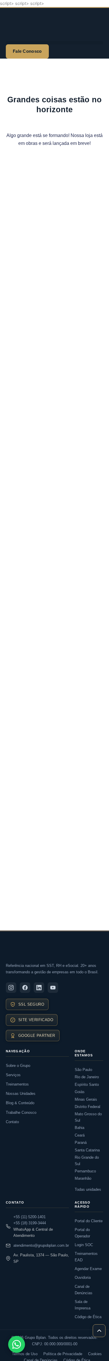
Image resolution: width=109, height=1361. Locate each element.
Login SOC (84, 1245)
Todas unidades (88, 1189)
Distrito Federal (87, 1106)
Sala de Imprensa (82, 1304)
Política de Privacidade (62, 1354)
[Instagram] (11, 987)
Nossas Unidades (20, 1093)
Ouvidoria (83, 1277)
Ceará (80, 1135)
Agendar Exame (88, 1269)
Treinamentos (17, 1084)
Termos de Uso (24, 1354)
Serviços (13, 1075)
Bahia (79, 1127)
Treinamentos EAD (86, 1256)
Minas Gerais (86, 1099)
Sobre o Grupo (18, 1065)
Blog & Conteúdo (20, 1103)
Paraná (81, 1142)
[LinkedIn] (39, 987)
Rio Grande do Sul (87, 1160)
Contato (12, 1122)
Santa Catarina (87, 1150)
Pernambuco (85, 1171)
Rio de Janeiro (87, 1077)
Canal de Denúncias (83, 1289)
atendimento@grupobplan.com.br (41, 1245)
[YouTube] (53, 987)
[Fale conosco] (16, 1344)
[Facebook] (25, 987)
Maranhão (83, 1178)
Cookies (95, 1354)
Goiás (80, 1092)
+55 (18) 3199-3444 (29, 1223)
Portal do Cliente (89, 1221)
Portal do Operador (82, 1232)
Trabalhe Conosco (21, 1112)
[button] (54, 42)
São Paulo (83, 1069)
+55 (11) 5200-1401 (29, 1217)
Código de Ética (88, 1317)
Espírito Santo (87, 1084)
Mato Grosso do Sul (88, 1117)
